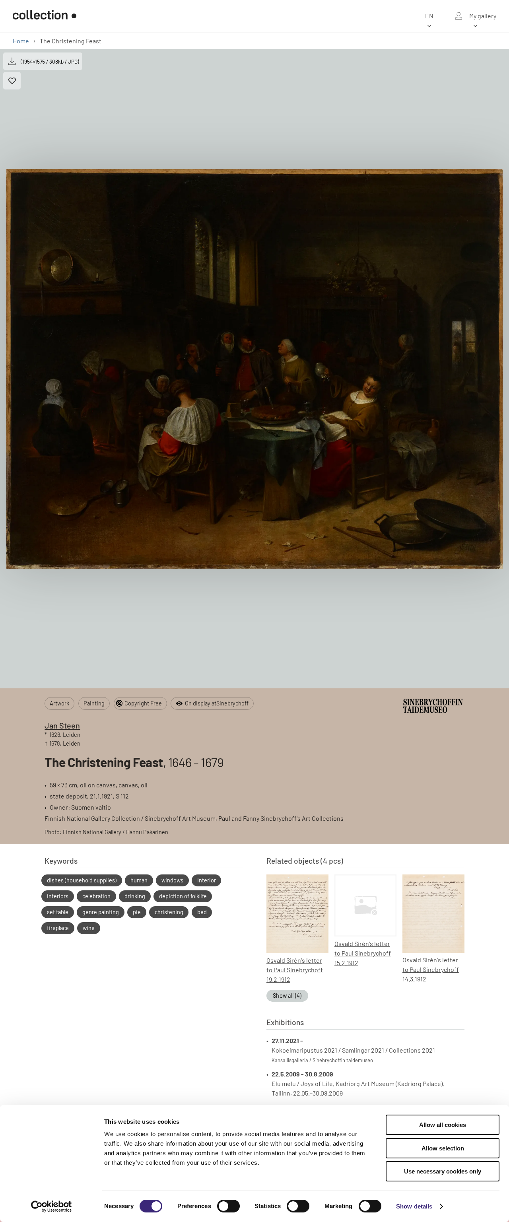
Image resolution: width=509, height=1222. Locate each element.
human (139, 880)
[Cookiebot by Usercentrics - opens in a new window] (51, 1206)
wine (89, 928)
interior (206, 880)
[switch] (228, 1206)
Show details (414, 1206)
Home (21, 41)
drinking (134, 896)
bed (202, 912)
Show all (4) (287, 995)
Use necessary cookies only (442, 1171)
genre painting (100, 912)
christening (169, 912)
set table (57, 912)
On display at (217, 703)
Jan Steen (62, 725)
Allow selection (443, 1148)
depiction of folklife (183, 896)
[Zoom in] (254, 369)
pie (137, 912)
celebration (96, 896)
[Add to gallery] (12, 80)
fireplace (58, 928)
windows (172, 880)
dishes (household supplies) (82, 880)
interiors (57, 896)
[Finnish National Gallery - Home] (44, 16)
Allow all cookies (442, 1124)
